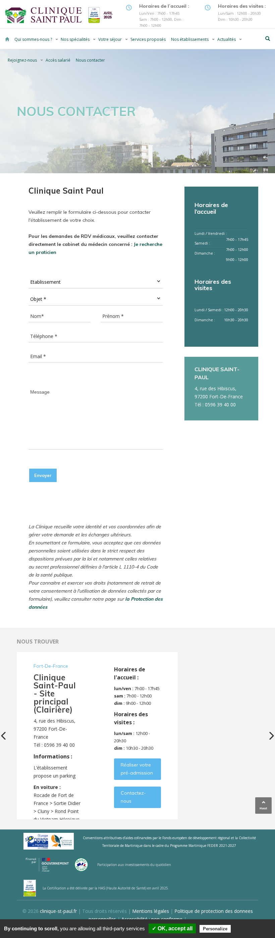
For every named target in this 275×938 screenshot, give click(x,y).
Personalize (215, 928)
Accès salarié (58, 60)
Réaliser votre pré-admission (137, 769)
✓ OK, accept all (172, 928)
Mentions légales (150, 911)
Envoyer (43, 475)
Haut (263, 808)
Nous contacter (90, 60)
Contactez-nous (133, 797)
